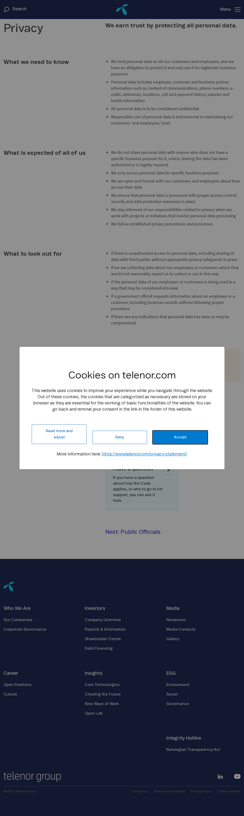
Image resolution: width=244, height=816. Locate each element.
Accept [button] (180, 437)
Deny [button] (119, 437)
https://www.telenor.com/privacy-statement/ (144, 454)
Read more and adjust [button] (59, 434)
